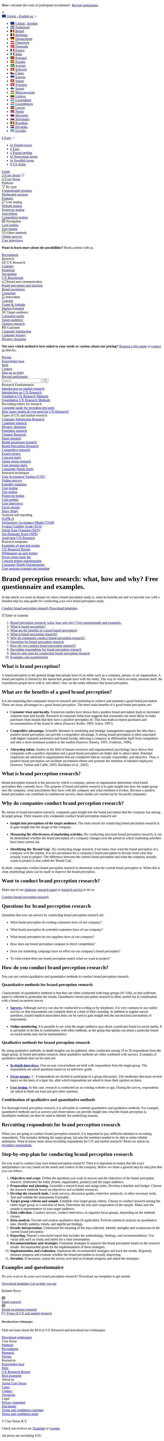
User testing (10, 488)
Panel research (11, 438)
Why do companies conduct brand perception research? (48, 638)
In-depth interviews (24, 1065)
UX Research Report (16, 549)
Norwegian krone (24, 156)
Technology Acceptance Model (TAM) (28, 522)
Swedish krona (22, 160)
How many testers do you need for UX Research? (35, 411)
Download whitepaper (17, 1337)
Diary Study (10, 511)
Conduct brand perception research (25, 608)
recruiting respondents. (17, 1145)
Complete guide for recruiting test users (28, 408)
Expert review (11, 453)
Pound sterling (21, 153)
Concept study (11, 457)
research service (72, 890)
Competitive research (16, 450)
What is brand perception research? (33, 634)
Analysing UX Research (18, 538)
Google (55, 1428)
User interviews (12, 503)
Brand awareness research (19, 442)
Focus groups (11, 507)
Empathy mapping (14, 484)
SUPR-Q (8, 519)
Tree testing (9, 492)
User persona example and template (26, 568)
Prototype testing (13, 496)
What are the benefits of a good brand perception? (43, 630)
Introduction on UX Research (22, 392)
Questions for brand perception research (37, 642)
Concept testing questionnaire (21, 561)
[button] (19, 16)
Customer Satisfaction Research (23, 419)
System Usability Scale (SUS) (22, 526)
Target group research (16, 461)
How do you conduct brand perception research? (43, 645)
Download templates (63, 608)
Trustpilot (38, 1428)
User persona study (15, 465)
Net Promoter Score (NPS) (20, 534)
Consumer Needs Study (18, 469)
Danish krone (21, 145)
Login (6, 171)
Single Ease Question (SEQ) (21, 530)
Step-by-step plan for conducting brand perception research (50, 653)
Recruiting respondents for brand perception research (45, 649)
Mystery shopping (14, 427)
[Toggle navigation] (22, 175)
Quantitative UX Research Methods (26, 400)
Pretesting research (14, 430)
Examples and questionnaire (29, 657)
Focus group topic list (16, 557)
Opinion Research (14, 434)
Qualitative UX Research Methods (25, 396)
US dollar (18, 164)
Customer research (14, 423)
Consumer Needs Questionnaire (23, 564)
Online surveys (12, 480)
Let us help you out (43, 1283)
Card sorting (10, 499)
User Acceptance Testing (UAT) (23, 476)
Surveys (16, 1008)
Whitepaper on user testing (20, 553)
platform (30, 890)
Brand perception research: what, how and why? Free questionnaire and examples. (66, 622)
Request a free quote (133, 346)
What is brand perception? (27, 626)
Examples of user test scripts (21, 545)
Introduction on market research (23, 388)
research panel (47, 890)
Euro (14, 149)
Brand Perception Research (20, 446)
